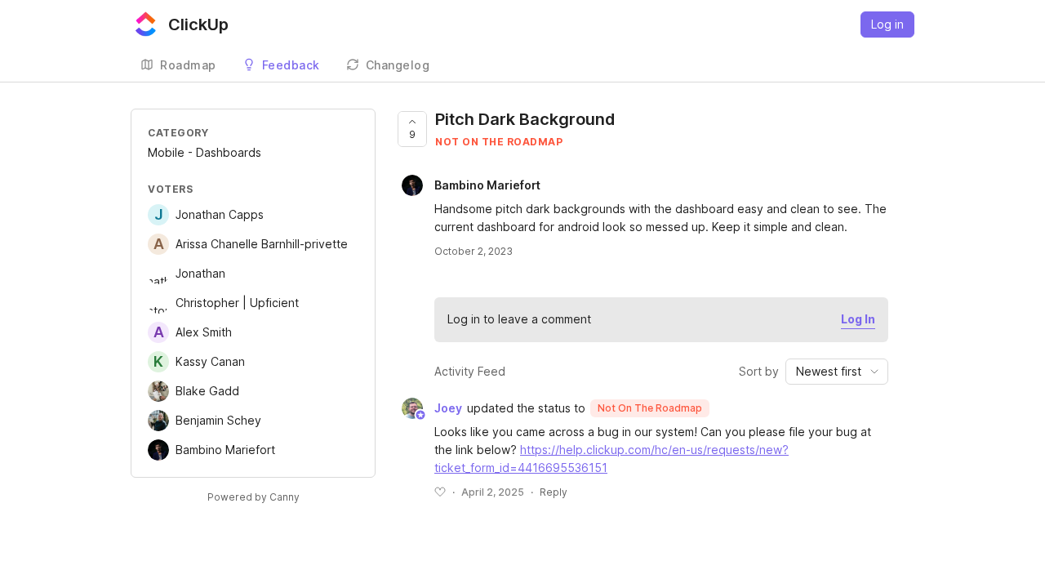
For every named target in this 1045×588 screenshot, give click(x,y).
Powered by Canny (253, 497)
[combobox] (836, 372)
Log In (858, 319)
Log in (887, 24)
